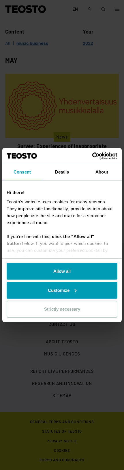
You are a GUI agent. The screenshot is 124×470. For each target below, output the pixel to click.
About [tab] (101, 171)
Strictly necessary (62, 309)
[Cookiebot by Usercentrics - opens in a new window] (92, 156)
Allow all (62, 271)
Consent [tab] (22, 171)
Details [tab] (62, 171)
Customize (58, 289)
